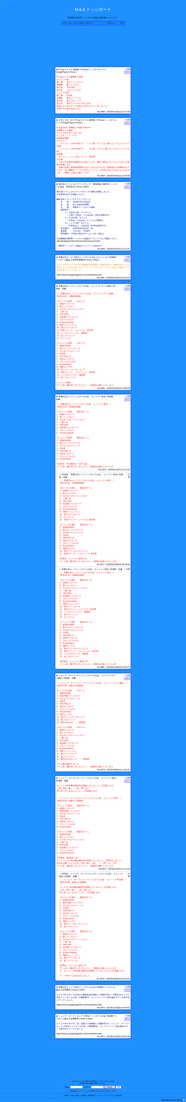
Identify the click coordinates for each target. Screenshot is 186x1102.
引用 (128, 69)
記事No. (67, 1087)
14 (107, 1091)
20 (113, 1091)
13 (105, 1091)
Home (72, 72)
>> (115, 1091)
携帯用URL (89, 23)
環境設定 (110, 23)
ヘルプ (104, 23)
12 (103, 1091)
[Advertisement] (77, 45)
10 (98, 1091)
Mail (86, 187)
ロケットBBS (119, 23)
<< (84, 1091)
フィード (98, 23)
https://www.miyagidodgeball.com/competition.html (79, 275)
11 (100, 1091)
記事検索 (81, 23)
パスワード (87, 1087)
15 (109, 1091)
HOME (64, 23)
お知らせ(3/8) (72, 23)
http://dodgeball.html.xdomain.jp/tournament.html (78, 241)
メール (112, 1095)
